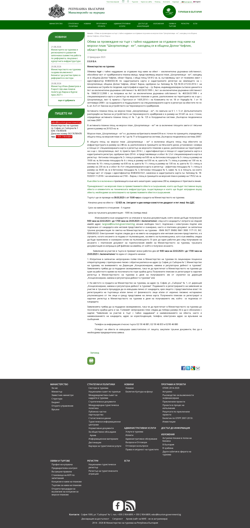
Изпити (129, 435)
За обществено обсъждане (102, 431)
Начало (90, 33)
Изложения (158, 23)
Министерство (56, 23)
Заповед (93, 352)
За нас (55, 388)
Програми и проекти (101, 24)
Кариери (176, 2)
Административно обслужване (141, 438)
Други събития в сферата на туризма (176, 453)
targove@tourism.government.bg (118, 224)
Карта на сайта (146, 2)
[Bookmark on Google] (193, 371)
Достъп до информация (143, 24)
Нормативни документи (101, 428)
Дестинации (95, 442)
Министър (57, 391)
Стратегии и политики (73, 24)
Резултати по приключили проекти (176, 413)
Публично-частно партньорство (97, 413)
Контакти (166, 2)
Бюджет (56, 402)
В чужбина (167, 448)
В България (168, 444)
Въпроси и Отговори (136, 442)
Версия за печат (91, 361)
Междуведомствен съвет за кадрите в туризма (103, 396)
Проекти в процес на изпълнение (173, 406)
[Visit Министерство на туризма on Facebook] (183, 371)
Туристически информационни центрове (105, 423)
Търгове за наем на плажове (66, 485)
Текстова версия (113, 2)
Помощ (157, 2)
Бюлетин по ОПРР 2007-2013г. (177, 418)
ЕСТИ (195, 23)
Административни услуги (122, 24)
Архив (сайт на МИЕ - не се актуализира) (146, 518)
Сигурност (117, 518)
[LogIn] (128, 2)
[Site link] (170, 18)
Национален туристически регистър (102, 466)
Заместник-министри (62, 395)
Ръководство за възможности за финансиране (178, 396)
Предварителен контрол (64, 468)
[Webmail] (123, 2)
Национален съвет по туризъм (104, 391)
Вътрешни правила (62, 471)
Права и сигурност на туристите (142, 449)
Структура (57, 398)
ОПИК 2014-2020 (170, 388)
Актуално (167, 391)
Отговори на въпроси (137, 445)
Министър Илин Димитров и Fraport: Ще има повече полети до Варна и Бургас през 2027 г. (66, 90)
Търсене (135, 2)
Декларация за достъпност (95, 518)
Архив (93, 435)
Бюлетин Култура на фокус (139, 391)
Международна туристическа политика (104, 406)
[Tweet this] (188, 371)
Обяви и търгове (172, 24)
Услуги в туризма (134, 431)
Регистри (185, 23)
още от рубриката (66, 100)
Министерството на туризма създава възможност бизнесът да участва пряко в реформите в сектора (66, 73)
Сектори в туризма (98, 388)
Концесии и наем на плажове (67, 481)
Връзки (55, 409)
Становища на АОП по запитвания (63, 476)
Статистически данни (100, 418)
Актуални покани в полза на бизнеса (177, 439)
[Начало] (76, 18)
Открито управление (62, 405)
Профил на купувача (62, 464)
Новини (87, 23)
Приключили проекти (173, 401)
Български (188, 2)
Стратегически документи (102, 401)
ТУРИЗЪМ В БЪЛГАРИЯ (190, 11)
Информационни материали (103, 438)
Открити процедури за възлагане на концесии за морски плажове (65, 491)
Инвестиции (168, 421)
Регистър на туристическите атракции (103, 472)
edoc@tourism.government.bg (166, 514)
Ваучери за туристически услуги (105, 446)
